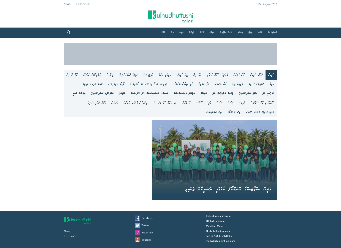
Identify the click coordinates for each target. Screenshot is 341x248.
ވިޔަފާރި (240, 32)
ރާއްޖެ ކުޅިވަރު (256, 74)
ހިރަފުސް (110, 74)
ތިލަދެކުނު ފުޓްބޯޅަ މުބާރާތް (136, 103)
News (67, 4)
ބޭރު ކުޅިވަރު (239, 74)
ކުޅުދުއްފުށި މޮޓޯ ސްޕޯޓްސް (262, 103)
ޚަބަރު (260, 32)
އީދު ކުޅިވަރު (182, 74)
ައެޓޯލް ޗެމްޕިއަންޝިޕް (97, 103)
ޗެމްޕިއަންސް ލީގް (256, 84)
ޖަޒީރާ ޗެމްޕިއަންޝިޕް (128, 74)
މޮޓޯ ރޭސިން (72, 74)
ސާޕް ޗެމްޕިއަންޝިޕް (248, 93)
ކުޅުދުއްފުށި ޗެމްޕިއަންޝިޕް (102, 93)
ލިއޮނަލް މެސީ (79, 93)
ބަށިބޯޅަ (204, 93)
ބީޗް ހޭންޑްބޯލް (233, 112)
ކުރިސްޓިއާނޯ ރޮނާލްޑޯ (183, 84)
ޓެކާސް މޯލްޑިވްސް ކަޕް (223, 93)
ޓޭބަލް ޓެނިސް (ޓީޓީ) (92, 84)
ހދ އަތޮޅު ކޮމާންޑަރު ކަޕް (165, 103)
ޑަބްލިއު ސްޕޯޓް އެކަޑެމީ (217, 74)
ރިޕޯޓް (250, 32)
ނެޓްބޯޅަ (122, 93)
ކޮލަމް (163, 32)
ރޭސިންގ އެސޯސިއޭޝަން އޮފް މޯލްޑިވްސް (149, 93)
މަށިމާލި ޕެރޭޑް (165, 74)
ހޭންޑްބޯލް (186, 103)
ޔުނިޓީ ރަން (148, 74)
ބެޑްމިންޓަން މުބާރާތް (92, 74)
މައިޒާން (191, 32)
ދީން (172, 32)
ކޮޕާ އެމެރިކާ (204, 84)
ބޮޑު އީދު (197, 74)
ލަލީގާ (272, 84)
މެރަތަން (115, 103)
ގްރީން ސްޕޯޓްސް (203, 103)
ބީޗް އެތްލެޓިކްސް (214, 112)
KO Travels (83, 4)
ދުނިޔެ (181, 32)
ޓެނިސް (242, 103)
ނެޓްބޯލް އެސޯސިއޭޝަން (184, 93)
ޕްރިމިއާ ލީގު (237, 84)
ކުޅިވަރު (211, 32)
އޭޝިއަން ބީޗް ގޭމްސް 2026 (260, 112)
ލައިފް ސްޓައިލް (226, 32)
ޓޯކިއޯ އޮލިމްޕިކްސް (116, 84)
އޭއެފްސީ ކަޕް (268, 93)
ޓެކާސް (230, 103)
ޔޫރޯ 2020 (220, 84)
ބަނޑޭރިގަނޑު (272, 32)
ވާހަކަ (202, 32)
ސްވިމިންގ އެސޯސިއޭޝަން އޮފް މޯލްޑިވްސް (149, 84)
